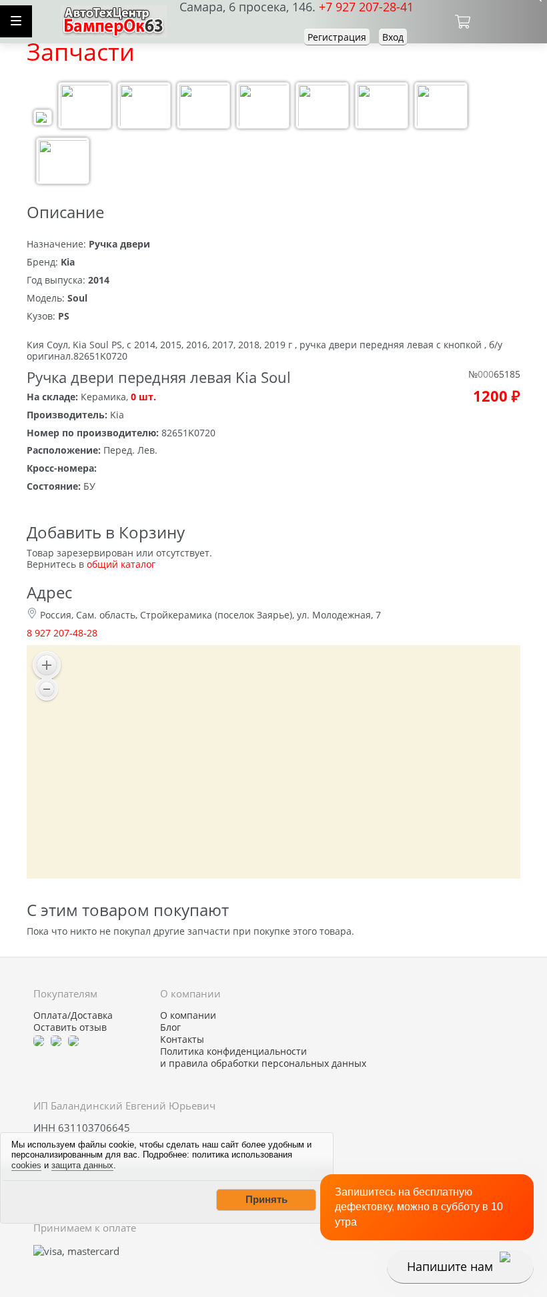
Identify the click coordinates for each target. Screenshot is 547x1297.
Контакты (182, 1039)
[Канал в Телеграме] (38, 1039)
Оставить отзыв (70, 1027)
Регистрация (337, 37)
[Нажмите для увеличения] (42, 119)
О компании (188, 1015)
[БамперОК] (114, 20)
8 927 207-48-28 (62, 632)
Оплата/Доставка (73, 1015)
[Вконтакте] (56, 1039)
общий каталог (121, 564)
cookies (26, 1165)
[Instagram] (73, 1039)
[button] (266, 1199)
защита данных (82, 1165)
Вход (393, 37)
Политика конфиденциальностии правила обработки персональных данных (263, 1057)
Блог (170, 1027)
